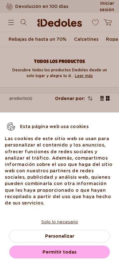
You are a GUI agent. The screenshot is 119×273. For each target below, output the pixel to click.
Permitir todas (59, 252)
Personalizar (59, 236)
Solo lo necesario (59, 221)
